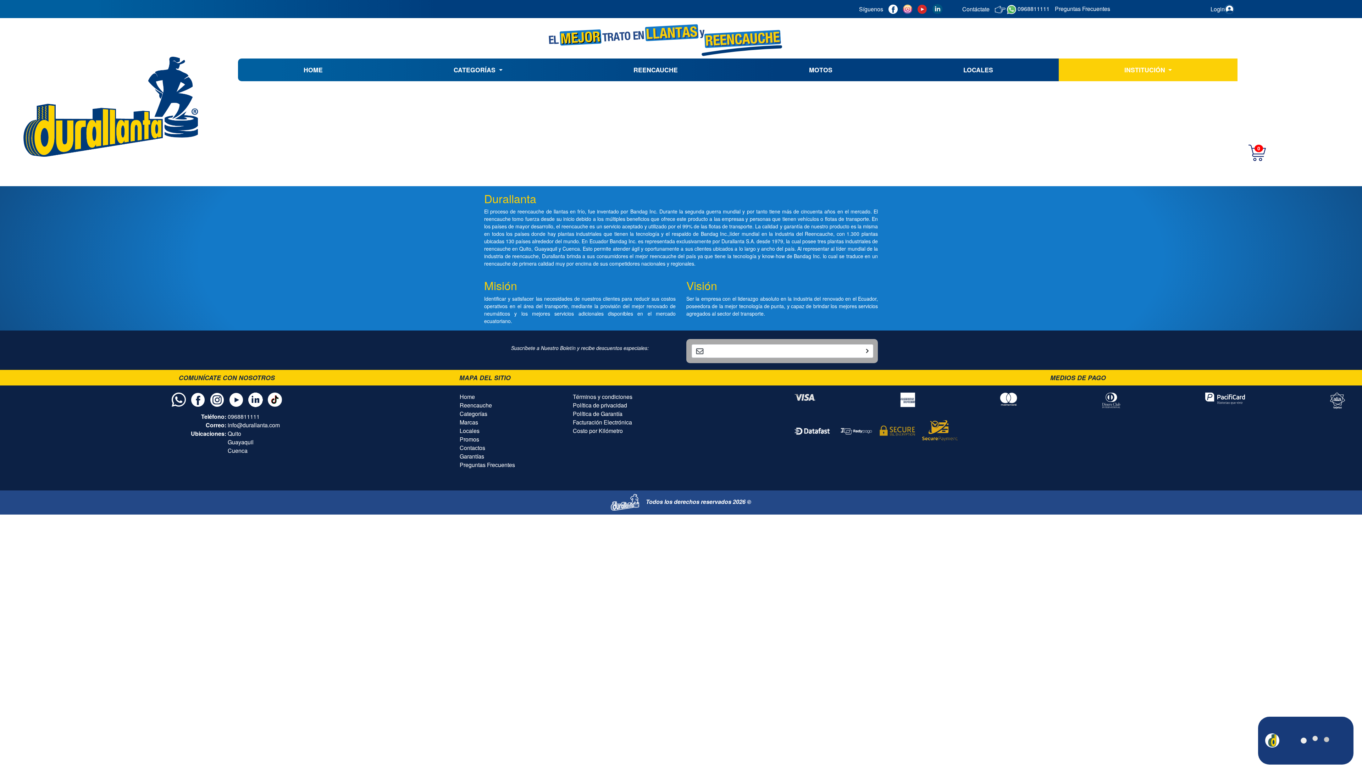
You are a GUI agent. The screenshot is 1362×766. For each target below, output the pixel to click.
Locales (470, 431)
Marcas (469, 422)
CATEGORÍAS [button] (475, 69)
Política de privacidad (600, 405)
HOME (313, 69)
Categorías (473, 414)
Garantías (472, 456)
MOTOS (820, 69)
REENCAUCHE (655, 69)
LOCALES (978, 69)
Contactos (472, 448)
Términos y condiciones (602, 397)
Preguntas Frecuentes (487, 465)
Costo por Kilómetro (598, 431)
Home (467, 397)
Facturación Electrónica (602, 422)
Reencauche (476, 405)
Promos (469, 439)
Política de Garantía (597, 414)
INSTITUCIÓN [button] (1145, 69)
